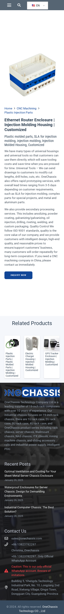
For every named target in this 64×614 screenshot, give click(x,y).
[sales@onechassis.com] (8, 538)
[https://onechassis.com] (32, 392)
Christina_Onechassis (25, 550)
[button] (9, 5)
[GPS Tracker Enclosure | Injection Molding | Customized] (52, 357)
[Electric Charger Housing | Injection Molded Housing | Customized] (32, 357)
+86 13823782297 (23, 544)
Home (8, 108)
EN (37, 5)
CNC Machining (27, 108)
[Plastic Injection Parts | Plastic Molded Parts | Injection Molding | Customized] (12, 357)
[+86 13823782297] (8, 544)
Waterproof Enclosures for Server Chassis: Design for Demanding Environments (26, 491)
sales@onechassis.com (26, 538)
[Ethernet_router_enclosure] (32, 74)
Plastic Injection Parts (18, 112)
